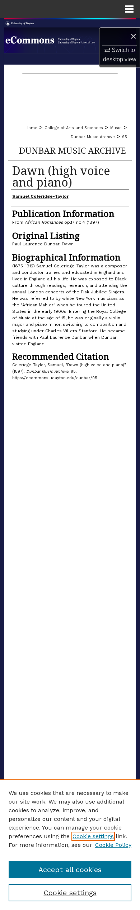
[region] (70, 844)
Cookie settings (93, 836)
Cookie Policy (113, 844)
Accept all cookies (70, 869)
